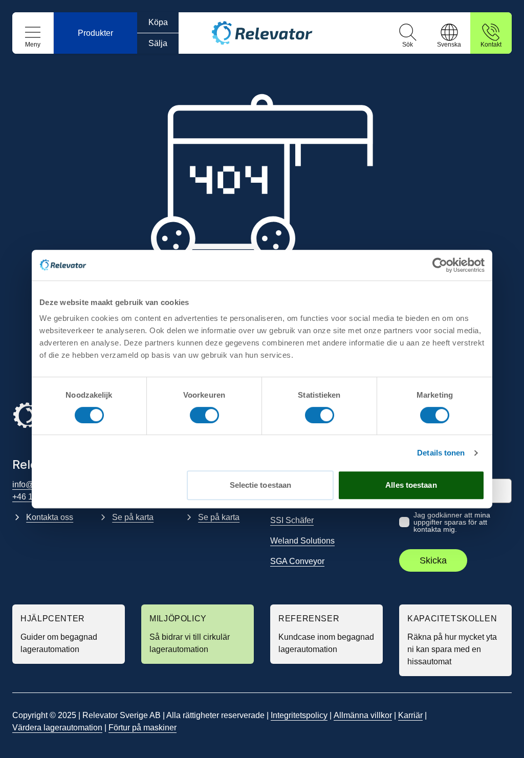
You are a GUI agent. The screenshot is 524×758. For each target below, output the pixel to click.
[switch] (204, 415)
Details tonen (441, 452)
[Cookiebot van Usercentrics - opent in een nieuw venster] (440, 265)
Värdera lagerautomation (57, 727)
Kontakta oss (49, 517)
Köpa (158, 22)
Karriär (410, 715)
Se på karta (133, 517)
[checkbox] (404, 522)
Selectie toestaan (261, 485)
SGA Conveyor (297, 561)
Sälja (157, 43)
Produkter (95, 33)
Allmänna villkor (363, 715)
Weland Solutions (302, 540)
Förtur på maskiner (142, 727)
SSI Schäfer (292, 520)
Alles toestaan (410, 485)
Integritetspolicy (299, 715)
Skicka (433, 560)
